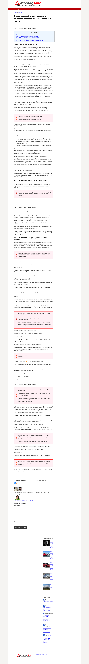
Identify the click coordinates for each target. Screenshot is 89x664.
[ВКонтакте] (15, 483)
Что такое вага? (51, 586)
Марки (15, 8)
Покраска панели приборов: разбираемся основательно (48, 608)
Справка (47, 8)
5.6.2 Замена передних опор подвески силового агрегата (30, 39)
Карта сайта (44, 654)
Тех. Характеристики (25, 8)
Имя (15, 521)
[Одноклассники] (16, 483)
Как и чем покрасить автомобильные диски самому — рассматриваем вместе (47, 639)
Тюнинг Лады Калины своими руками (48, 601)
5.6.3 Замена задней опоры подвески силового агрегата (29, 40)
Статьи (53, 8)
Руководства (36, 8)
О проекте (38, 654)
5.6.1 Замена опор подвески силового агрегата (27, 37)
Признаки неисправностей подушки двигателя (26, 36)
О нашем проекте (71, 3)
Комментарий (17, 505)
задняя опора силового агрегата (24, 34)
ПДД (42, 8)
